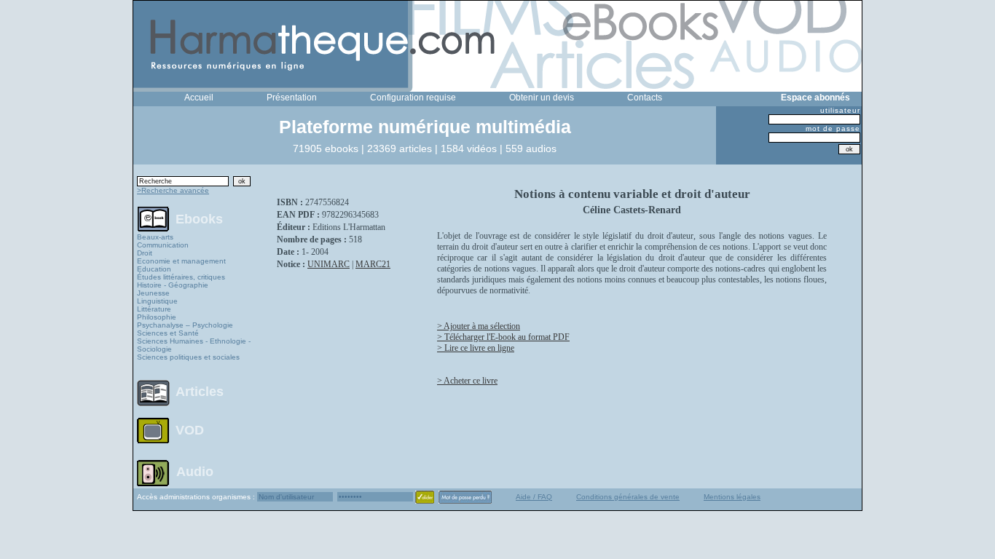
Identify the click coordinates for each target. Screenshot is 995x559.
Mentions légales (732, 497)
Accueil (198, 97)
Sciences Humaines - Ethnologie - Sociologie (194, 345)
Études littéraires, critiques (181, 277)
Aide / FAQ (534, 497)
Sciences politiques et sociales (188, 357)
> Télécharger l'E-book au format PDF (503, 337)
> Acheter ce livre (467, 381)
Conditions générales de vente (628, 497)
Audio (194, 471)
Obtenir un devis (541, 97)
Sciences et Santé (168, 333)
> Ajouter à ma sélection (478, 326)
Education (154, 269)
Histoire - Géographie (172, 285)
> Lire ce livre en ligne (475, 348)
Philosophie (156, 317)
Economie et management (181, 261)
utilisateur (840, 110)
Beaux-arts (155, 237)
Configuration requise (413, 97)
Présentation (292, 97)
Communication (163, 245)
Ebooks (199, 218)
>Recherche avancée (173, 190)
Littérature (154, 309)
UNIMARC (328, 264)
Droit (144, 253)
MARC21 (372, 264)
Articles (200, 391)
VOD (190, 430)
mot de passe (833, 128)
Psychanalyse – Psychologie (185, 325)
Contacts (644, 97)
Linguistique (157, 301)
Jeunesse (153, 293)
